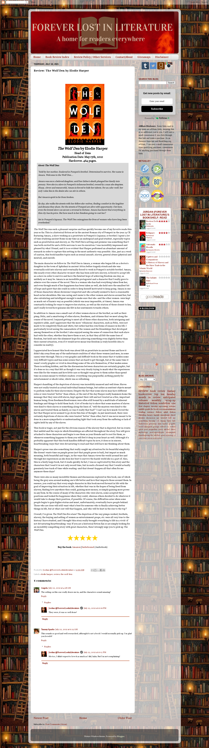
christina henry (146, 415)
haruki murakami (162, 415)
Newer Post (41, 718)
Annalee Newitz (154, 250)
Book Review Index (57, 57)
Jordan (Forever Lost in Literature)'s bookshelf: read (154, 214)
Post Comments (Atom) (56, 724)
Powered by (149, 118)
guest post (143, 429)
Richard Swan (153, 283)
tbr (152, 409)
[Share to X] (98, 570)
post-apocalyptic (157, 432)
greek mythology (167, 435)
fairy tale (171, 421)
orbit (173, 403)
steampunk (170, 432)
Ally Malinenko (150, 225)
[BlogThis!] (95, 570)
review (57, 574)
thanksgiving (144, 435)
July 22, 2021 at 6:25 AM (66, 629)
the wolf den (66, 574)
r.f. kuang (161, 421)
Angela (44, 588)
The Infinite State (151, 279)
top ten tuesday (165, 394)
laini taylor (163, 424)
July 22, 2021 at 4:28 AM (60, 588)
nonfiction (164, 403)
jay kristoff (162, 418)
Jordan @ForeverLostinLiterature (64, 608)
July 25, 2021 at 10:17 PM (95, 652)
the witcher (155, 435)
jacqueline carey (156, 429)
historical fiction (148, 403)
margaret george (151, 426)
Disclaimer (162, 57)
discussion (150, 418)
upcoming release (167, 406)
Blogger (120, 736)
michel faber (169, 429)
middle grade (144, 409)
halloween (143, 424)
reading (142, 412)
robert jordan (147, 438)
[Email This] (92, 570)
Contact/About (124, 57)
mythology (143, 432)
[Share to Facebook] (101, 570)
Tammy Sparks (47, 629)
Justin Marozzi (147, 271)
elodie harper (47, 574)
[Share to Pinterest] (103, 570)
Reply (44, 596)
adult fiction (169, 412)
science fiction (154, 412)
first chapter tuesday (148, 406)
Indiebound (88, 547)
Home (37, 57)
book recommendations (164, 409)
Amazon (76, 547)
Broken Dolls (152, 221)
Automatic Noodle (150, 246)
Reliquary (150, 233)
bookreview (145, 394)
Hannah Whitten (150, 237)
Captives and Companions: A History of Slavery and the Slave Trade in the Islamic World (154, 262)
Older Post (125, 718)
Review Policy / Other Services (92, 57)
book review (157, 391)
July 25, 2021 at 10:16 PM (95, 608)
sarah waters (157, 438)
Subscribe (157, 109)
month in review (150, 397)
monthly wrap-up (163, 400)
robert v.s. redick (167, 426)
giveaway (153, 424)
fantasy (171, 391)
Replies (47, 602)
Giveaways (143, 57)
